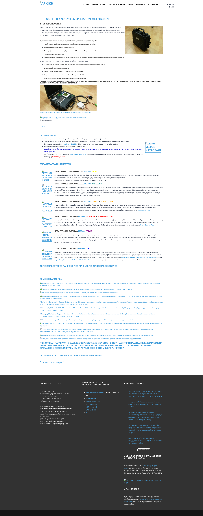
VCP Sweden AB (91, 407)
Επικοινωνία (153, 4)
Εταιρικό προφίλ (98, 4)
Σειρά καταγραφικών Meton (55, 164)
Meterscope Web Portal (78, 154)
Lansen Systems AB (92, 401)
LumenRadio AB (91, 398)
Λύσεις (130, 4)
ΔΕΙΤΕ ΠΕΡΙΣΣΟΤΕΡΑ (144, 450)
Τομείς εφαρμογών (51, 279)
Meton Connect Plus (147, 225)
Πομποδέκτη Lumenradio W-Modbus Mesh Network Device (74, 260)
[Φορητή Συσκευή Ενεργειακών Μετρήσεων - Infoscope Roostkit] (63, 117)
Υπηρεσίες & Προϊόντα (116, 4)
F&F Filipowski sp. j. (92, 404)
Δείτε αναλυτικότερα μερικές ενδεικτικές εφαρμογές (71, 355)
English (171, 7)
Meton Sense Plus (144, 210)
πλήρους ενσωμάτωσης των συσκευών (138, 257)
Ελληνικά (172, 4)
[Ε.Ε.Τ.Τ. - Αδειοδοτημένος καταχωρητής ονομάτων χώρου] (143, 481)
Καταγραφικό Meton (48, 135)
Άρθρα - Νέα (140, 4)
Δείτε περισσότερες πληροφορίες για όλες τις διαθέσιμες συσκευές (78, 266)
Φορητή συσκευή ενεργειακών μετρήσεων (77, 19)
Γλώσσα (43, 120)
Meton (90, 171)
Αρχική (86, 4)
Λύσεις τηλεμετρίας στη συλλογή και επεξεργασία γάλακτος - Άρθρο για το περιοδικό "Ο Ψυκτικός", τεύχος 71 (145, 440)
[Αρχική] (46, 3)
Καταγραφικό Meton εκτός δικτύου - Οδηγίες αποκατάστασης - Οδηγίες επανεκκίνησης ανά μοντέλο (144, 404)
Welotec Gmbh (91, 410)
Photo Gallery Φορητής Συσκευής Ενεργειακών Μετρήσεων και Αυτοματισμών (65, 112)
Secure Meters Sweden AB (95, 392)
